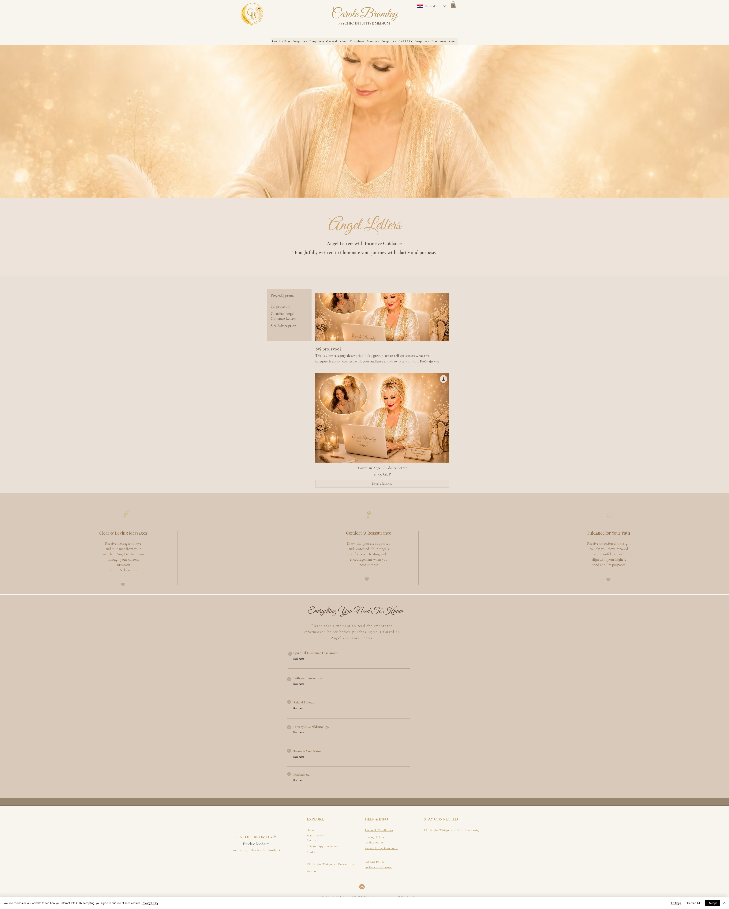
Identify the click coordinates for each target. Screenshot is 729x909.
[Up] (362, 886)
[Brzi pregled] (382, 418)
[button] (453, 4)
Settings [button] (676, 903)
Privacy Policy (150, 903)
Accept (712, 903)
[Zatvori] (724, 903)
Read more (298, 658)
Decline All (693, 903)
